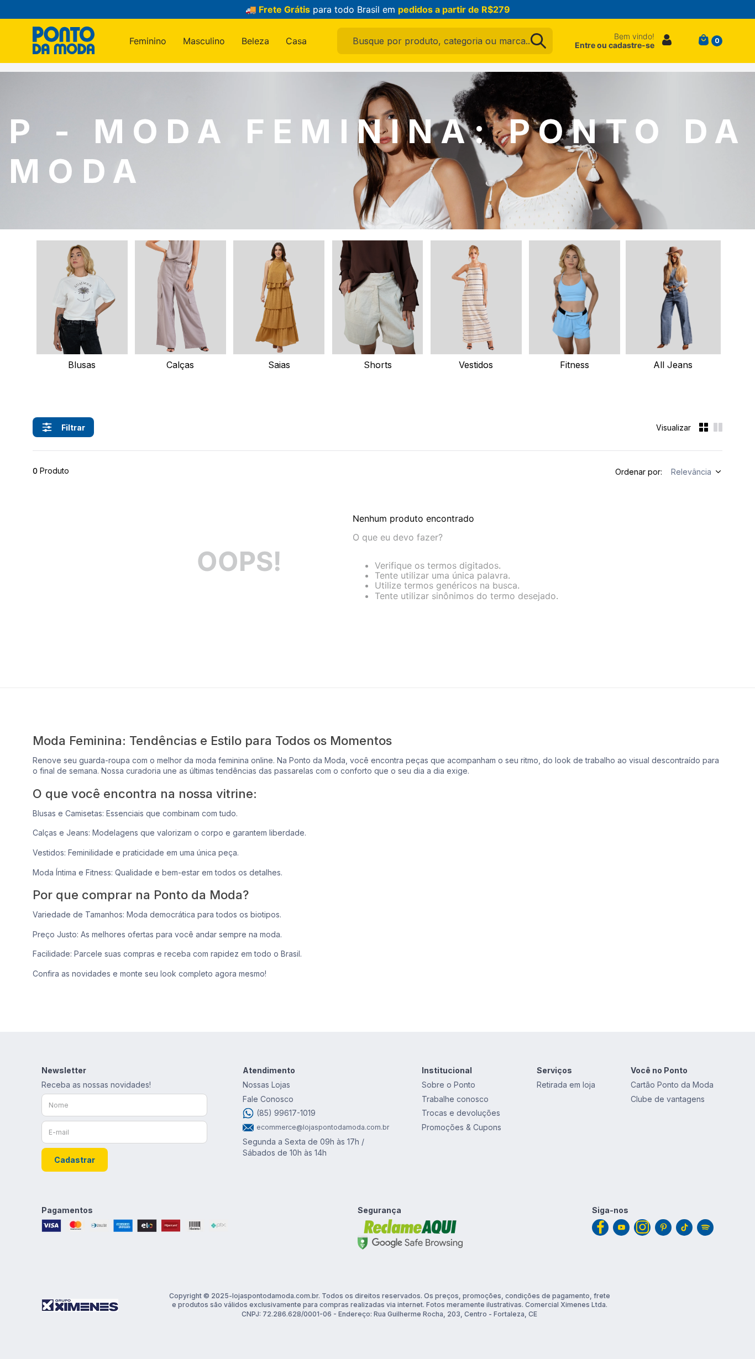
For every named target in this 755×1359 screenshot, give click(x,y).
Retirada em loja (566, 1084)
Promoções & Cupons (461, 1127)
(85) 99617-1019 (286, 1112)
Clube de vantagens (668, 1099)
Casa (296, 41)
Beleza (255, 41)
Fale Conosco (268, 1099)
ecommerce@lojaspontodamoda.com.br (321, 1127)
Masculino (204, 41)
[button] (63, 427)
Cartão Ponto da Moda (672, 1084)
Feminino (147, 41)
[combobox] (445, 40)
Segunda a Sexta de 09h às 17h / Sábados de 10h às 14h (303, 1147)
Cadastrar (74, 1159)
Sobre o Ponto (448, 1084)
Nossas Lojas (266, 1084)
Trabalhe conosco (455, 1099)
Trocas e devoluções (461, 1112)
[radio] (703, 427)
